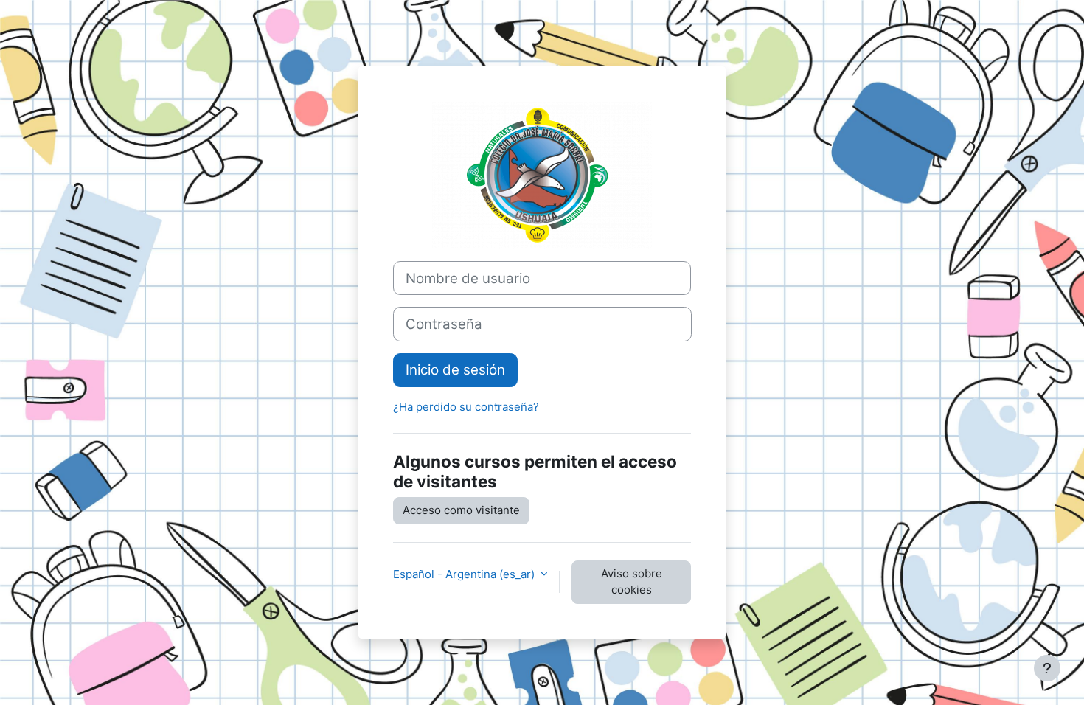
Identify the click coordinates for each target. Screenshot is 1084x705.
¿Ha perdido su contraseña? (466, 407)
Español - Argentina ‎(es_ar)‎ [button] (465, 574)
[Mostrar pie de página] (1047, 668)
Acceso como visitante (461, 510)
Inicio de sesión (455, 369)
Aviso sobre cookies (631, 581)
